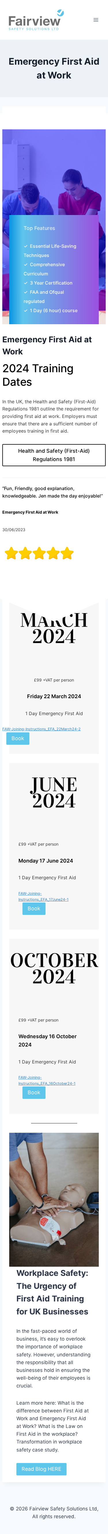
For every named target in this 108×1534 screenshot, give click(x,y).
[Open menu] (95, 19)
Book (18, 738)
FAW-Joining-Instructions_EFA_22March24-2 (41, 729)
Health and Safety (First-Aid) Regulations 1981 (54, 455)
